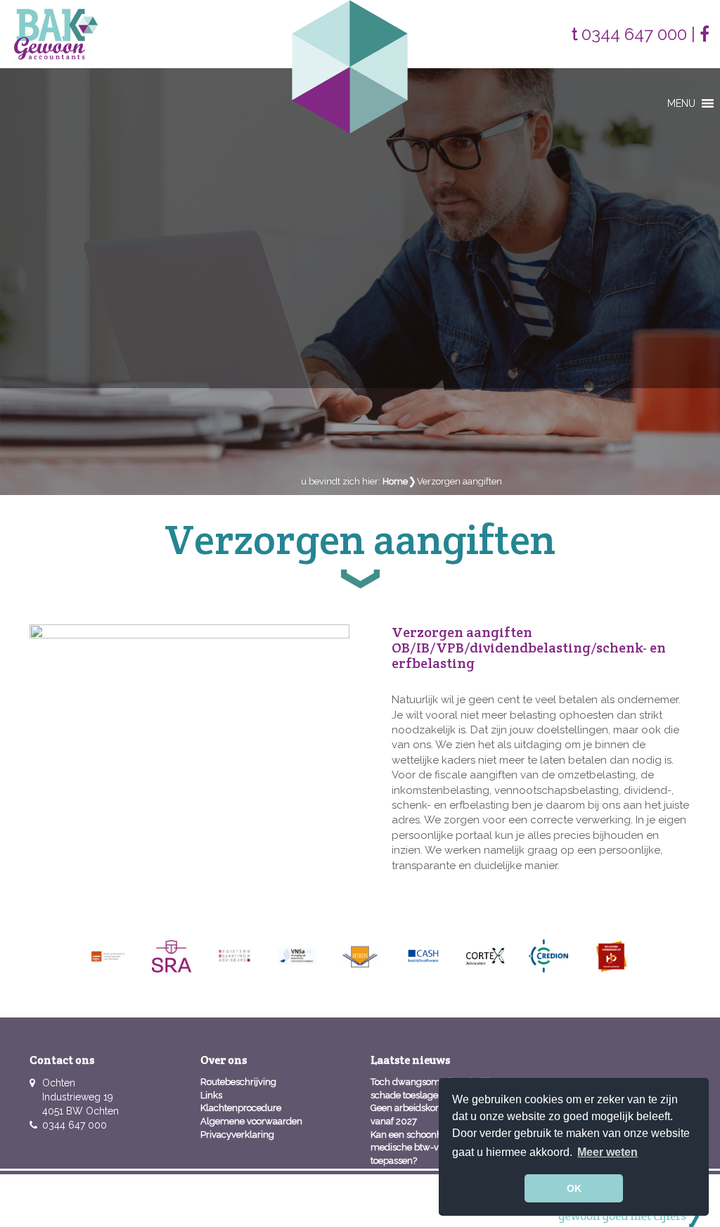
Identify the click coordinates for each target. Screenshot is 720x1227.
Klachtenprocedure (240, 1108)
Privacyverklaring (237, 1134)
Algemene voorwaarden (251, 1121)
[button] (681, 103)
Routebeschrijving (238, 1082)
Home (395, 481)
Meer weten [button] (607, 1152)
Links (211, 1095)
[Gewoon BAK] (56, 33)
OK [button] (574, 1188)
